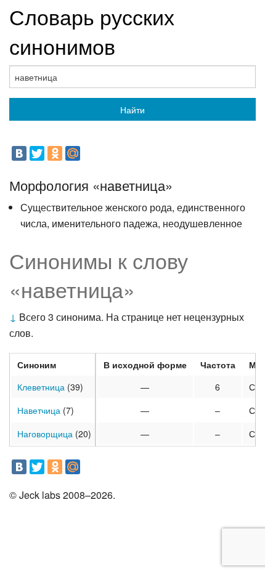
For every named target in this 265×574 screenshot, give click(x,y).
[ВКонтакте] (19, 153)
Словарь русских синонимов (91, 31)
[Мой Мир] (72, 153)
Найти (132, 109)
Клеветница (41, 387)
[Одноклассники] (54, 153)
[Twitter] (37, 153)
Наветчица (38, 410)
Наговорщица (45, 433)
